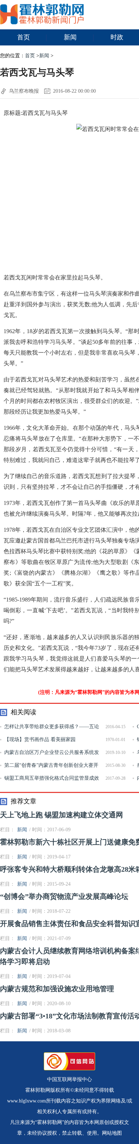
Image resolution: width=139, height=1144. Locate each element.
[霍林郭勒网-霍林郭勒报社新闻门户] (42, 22)
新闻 (70, 37)
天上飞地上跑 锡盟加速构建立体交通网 (61, 815)
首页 (23, 37)
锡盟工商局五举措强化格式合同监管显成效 (51, 778)
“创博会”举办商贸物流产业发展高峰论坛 (64, 896)
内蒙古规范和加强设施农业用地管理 (57, 989)
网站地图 (112, 1133)
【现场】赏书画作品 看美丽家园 (40, 739)
